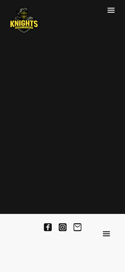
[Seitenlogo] (24, 20)
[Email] (77, 227)
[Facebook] (48, 227)
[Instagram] (63, 227)
